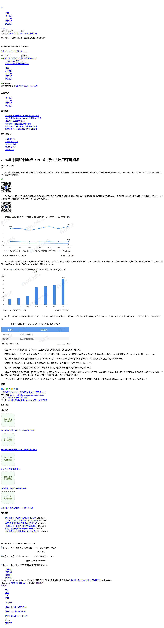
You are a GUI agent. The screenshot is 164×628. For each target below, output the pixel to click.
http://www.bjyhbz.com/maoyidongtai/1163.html (27, 395)
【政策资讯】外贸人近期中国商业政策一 (21, 526)
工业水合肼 (21, 33)
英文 (2, 51)
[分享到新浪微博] (4, 389)
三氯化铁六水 (10, 139)
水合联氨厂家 (31, 33)
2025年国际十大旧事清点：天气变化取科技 (22, 531)
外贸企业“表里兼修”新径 (15, 121)
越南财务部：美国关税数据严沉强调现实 (21, 129)
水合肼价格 (9, 150)
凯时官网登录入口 (21, 86)
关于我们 (8, 16)
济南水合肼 (12, 33)
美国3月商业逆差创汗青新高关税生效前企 (21, 521)
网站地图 (18, 51)
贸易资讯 (8, 21)
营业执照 (39, 583)
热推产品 (4, 586)
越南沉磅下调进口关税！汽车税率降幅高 (21, 126)
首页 (7, 13)
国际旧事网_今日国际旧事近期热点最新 (21, 518)
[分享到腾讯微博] (15, 389)
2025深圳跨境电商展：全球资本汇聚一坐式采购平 (27, 400)
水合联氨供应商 (24, 392)
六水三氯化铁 (10, 144)
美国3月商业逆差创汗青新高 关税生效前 (21, 523)
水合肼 (14, 392)
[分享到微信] (7, 389)
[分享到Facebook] (17, 389)
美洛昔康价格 (10, 147)
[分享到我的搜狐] (12, 389)
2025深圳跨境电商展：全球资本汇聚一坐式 (22, 116)
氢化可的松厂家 (11, 142)
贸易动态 (8, 19)
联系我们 (8, 24)
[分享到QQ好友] (9, 389)
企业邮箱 (9, 51)
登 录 (3, 28)
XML (25, 51)
